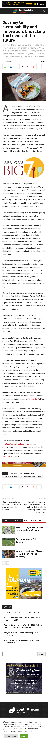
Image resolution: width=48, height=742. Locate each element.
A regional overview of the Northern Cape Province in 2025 (22, 618)
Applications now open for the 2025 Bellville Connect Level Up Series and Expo (23, 626)
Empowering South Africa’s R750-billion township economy (30, 554)
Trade (39, 476)
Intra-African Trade (10, 476)
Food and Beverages (27, 473)
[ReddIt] (33, 66)
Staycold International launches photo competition (21, 634)
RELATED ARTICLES (12, 521)
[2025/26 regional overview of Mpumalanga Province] (8, 530)
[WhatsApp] (4, 66)
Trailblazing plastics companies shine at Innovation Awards (21, 641)
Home (4, 17)
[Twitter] (21, 66)
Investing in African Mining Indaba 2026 (21, 612)
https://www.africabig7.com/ (17, 444)
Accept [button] (23, 736)
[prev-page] (4, 563)
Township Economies (27, 476)
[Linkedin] (10, 66)
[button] (4, 11)
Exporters (13, 473)
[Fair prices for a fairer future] (8, 542)
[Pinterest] (27, 66)
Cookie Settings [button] (10, 736)
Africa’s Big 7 (33, 399)
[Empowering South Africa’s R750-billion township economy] (8, 554)
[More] (39, 66)
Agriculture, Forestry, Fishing (29, 17)
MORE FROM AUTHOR (33, 521)
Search (41, 654)
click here (6, 457)
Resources (12, 17)
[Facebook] (16, 66)
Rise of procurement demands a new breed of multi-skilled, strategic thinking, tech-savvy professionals (35, 507)
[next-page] (7, 563)
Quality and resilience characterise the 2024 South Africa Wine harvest (11, 506)
